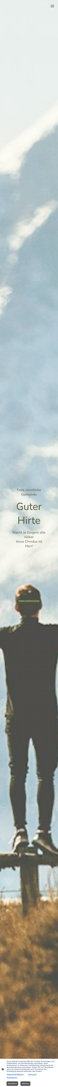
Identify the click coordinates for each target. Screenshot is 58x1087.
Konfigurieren (12, 1078)
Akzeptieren (12, 1084)
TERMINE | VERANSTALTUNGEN (29, 601)
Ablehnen (25, 1084)
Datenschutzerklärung (15, 1074)
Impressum (32, 1074)
